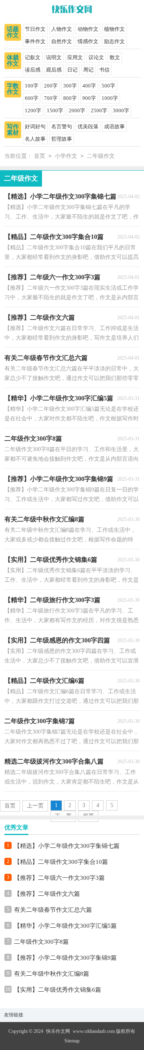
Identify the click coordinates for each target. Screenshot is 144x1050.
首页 (39, 156)
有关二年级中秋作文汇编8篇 (51, 973)
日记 (72, 70)
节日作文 (35, 29)
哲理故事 (61, 139)
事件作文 (35, 41)
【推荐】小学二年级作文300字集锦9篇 (65, 958)
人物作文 (61, 29)
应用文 (75, 57)
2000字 (77, 110)
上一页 (35, 806)
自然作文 (61, 41)
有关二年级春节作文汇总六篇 (53, 910)
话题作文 (13, 32)
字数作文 (13, 89)
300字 (70, 86)
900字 (89, 98)
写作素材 (13, 129)
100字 (31, 86)
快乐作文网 (58, 1031)
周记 (88, 70)
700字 (51, 98)
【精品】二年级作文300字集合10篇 (61, 862)
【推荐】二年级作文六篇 (47, 894)
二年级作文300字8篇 (41, 942)
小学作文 (66, 156)
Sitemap (72, 1041)
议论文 (96, 57)
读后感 (32, 70)
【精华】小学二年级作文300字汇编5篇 (65, 926)
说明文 (54, 57)
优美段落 (88, 126)
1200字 (33, 110)
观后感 (54, 70)
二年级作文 (101, 156)
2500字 (99, 110)
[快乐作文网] (72, 10)
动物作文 (88, 29)
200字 (51, 86)
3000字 (121, 110)
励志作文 (114, 41)
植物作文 (114, 29)
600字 (31, 98)
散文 (115, 57)
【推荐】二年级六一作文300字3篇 (59, 878)
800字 (70, 98)
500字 (108, 86)
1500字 (55, 110)
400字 (89, 86)
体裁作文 (13, 60)
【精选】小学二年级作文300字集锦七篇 (67, 846)
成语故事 (114, 126)
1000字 (110, 98)
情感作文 (88, 41)
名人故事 (35, 139)
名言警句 (61, 126)
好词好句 (35, 126)
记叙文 (32, 57)
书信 (104, 70)
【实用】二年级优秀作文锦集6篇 (57, 989)
